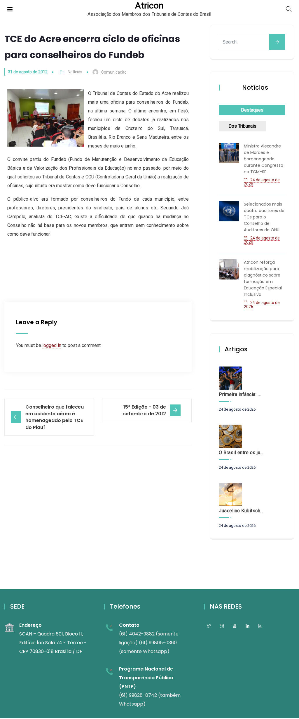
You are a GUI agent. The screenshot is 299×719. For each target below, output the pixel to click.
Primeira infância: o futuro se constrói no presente (241, 394)
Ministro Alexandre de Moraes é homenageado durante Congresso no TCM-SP (263, 159)
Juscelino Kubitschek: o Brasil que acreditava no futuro (241, 510)
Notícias (75, 72)
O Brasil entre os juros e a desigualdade (241, 452)
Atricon (149, 5)
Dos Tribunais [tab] (242, 126)
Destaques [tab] (252, 110)
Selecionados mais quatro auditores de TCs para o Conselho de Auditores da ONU (264, 217)
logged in (51, 345)
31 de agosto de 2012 (28, 72)
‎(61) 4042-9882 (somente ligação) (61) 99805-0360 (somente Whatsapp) (149, 643)
